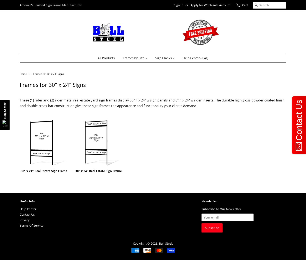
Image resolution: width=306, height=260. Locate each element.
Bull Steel (165, 243)
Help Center (28, 209)
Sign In (178, 5)
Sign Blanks (164, 58)
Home (23, 74)
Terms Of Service (32, 226)
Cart (245, 5)
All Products (106, 58)
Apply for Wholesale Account (210, 5)
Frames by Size (134, 58)
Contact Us (27, 214)
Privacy (25, 220)
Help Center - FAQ (195, 58)
